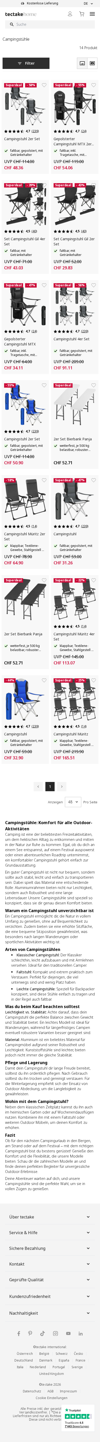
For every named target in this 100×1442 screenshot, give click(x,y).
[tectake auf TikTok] (42, 1333)
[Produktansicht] (82, 63)
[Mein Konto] (70, 13)
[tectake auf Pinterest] (30, 1333)
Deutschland (23, 1360)
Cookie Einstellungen (52, 1398)
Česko (78, 1353)
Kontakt (16, 1264)
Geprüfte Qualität (26, 1280)
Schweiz (61, 1353)
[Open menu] (92, 13)
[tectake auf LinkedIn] (81, 1334)
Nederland (38, 1367)
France (81, 1360)
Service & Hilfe (23, 1232)
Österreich (25, 1353)
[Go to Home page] (21, 14)
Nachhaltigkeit (23, 1313)
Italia (20, 1367)
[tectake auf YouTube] (68, 1333)
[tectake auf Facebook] (18, 1333)
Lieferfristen (22, 1416)
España (64, 1360)
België (44, 1353)
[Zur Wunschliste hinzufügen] (44, 85)
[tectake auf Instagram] (55, 1333)
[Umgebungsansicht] (92, 63)
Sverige (77, 1367)
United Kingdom (51, 1374)
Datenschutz (32, 1391)
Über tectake (21, 1217)
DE (86, 4)
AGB (50, 1391)
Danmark (45, 1360)
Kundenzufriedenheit (30, 1296)
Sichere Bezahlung (27, 1248)
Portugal (59, 1367)
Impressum (68, 1391)
